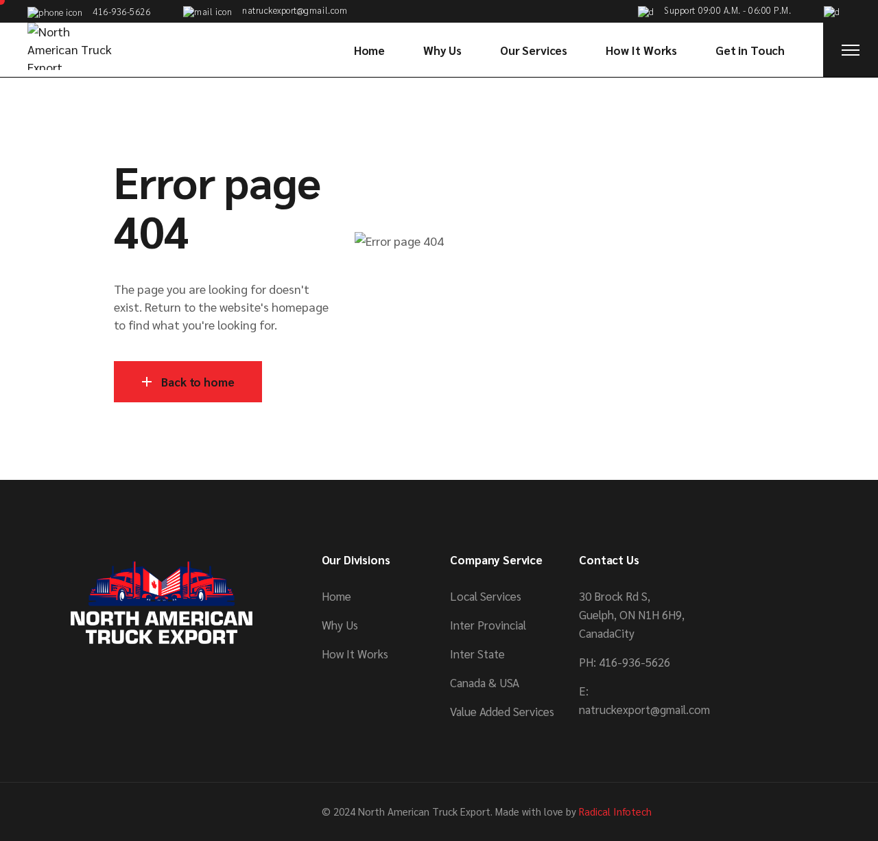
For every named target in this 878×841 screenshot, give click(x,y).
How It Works (355, 653)
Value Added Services (502, 711)
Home (336, 595)
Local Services (485, 595)
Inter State (477, 653)
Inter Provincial (488, 624)
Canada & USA (484, 682)
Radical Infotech (615, 811)
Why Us (340, 624)
